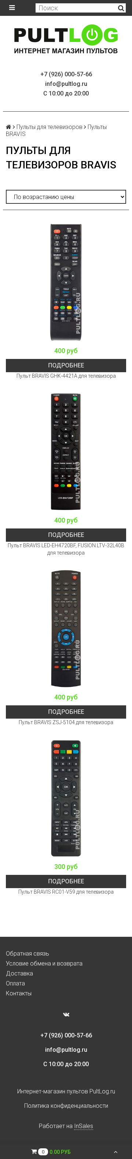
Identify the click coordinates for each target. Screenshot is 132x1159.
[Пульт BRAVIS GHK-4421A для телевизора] (66, 282)
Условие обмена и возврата (44, 963)
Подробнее (66, 365)
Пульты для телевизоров (49, 126)
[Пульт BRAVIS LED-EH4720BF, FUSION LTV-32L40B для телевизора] (66, 451)
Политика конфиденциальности (66, 1105)
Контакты (19, 993)
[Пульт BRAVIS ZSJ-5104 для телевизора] (66, 628)
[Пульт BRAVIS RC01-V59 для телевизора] (66, 798)
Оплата (15, 983)
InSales (83, 1126)
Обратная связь (27, 953)
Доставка (19, 973)
